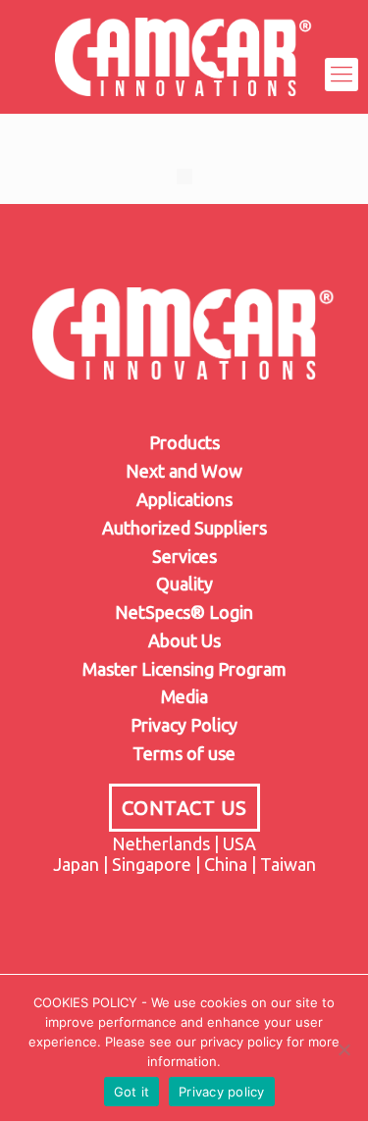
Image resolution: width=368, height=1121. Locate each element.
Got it (132, 1091)
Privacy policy (222, 1091)
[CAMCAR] (184, 74)
